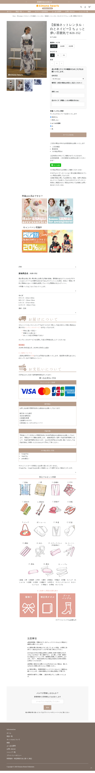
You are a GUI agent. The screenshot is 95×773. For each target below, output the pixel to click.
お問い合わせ (70, 11)
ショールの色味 (55, 123)
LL (64, 55)
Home (14, 16)
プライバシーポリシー (14, 755)
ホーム (9, 11)
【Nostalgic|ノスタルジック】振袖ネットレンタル (30, 16)
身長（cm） (55, 91)
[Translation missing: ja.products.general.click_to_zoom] (44, 24)
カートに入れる (68, 135)
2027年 (54, 46)
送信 (47, 707)
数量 (51, 59)
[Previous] (10, 24)
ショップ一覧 (83, 11)
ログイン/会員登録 (41, 11)
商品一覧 (19, 11)
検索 (29, 11)
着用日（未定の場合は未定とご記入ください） (67, 83)
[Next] (14, 24)
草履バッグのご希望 (56, 111)
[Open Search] (81, 7)
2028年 (62, 46)
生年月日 (55, 75)
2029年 (71, 46)
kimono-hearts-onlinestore (26, 767)
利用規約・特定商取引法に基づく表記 (19, 758)
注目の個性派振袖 (47, 2)
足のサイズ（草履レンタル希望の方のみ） (66, 100)
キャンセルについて (13, 739)
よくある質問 (56, 11)
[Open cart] (89, 7)
